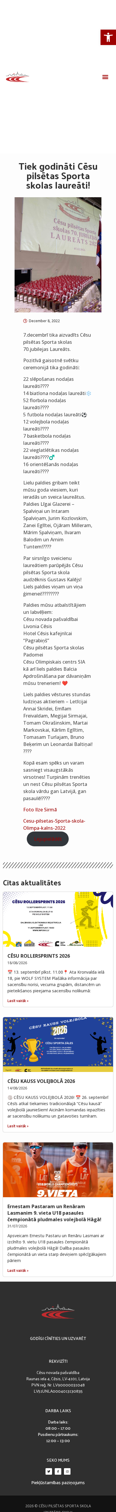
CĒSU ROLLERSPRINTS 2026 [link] (38, 956)
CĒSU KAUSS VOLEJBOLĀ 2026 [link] (41, 1081)
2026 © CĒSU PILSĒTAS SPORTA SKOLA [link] (58, 1505)
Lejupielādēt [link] (48, 839)
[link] (108, 37)
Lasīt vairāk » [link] (18, 1001)
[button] (105, 77)
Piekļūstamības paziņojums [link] (58, 1482)
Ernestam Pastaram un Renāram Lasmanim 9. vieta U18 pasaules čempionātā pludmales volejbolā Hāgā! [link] (54, 1212)
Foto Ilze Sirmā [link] (40, 809)
